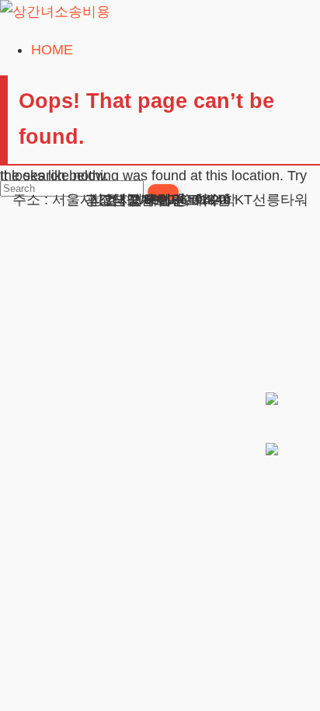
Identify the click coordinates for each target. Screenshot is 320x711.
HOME (52, 50)
